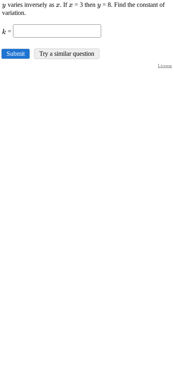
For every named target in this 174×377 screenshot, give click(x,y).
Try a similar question (66, 53)
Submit (15, 53)
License (165, 65)
